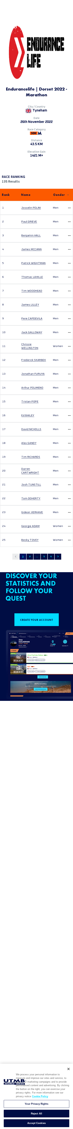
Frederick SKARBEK (33, 360)
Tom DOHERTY (30, 498)
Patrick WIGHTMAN (33, 263)
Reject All (36, 1113)
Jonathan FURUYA (33, 374)
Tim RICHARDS (30, 457)
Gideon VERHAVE (32, 512)
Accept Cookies (36, 1123)
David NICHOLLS (31, 429)
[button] (15, 557)
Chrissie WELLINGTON (29, 346)
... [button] (37, 557)
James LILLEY (30, 304)
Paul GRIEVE (29, 221)
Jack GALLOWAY (31, 332)
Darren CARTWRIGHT (30, 471)
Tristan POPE (29, 401)
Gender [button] (59, 195)
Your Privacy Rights (36, 1103)
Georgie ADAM (30, 526)
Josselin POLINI (31, 207)
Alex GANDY (28, 443)
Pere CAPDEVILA (31, 318)
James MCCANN (31, 249)
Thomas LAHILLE (32, 277)
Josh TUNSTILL (31, 484)
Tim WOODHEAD (31, 291)
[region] (36, 1096)
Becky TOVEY (30, 540)
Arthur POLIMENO (32, 387)
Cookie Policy (40, 1096)
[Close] (68, 1069)
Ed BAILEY (27, 415)
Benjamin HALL (31, 235)
